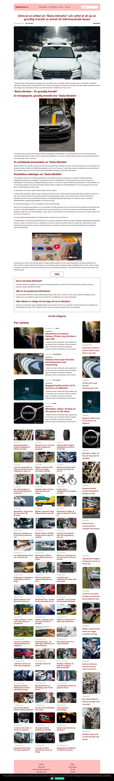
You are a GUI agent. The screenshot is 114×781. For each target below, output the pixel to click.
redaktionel (96, 23)
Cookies (72, 772)
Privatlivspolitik (59, 778)
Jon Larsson (29, 23)
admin (57, 328)
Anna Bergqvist (57, 354)
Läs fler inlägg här (57, 316)
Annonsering (43, 7)
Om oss (60, 7)
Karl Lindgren (56, 380)
